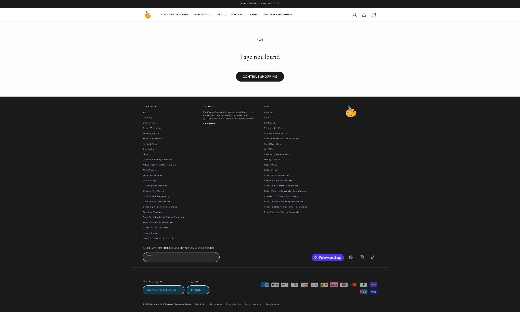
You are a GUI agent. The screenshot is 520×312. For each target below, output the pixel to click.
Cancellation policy (274, 304)
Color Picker (271, 169)
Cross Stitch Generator (156, 196)
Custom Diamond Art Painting (281, 138)
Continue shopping (260, 76)
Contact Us (149, 148)
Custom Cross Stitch (275, 133)
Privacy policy (216, 304)
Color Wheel (271, 164)
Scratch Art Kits (273, 128)
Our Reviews (150, 122)
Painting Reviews (152, 211)
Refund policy (201, 304)
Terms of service (233, 304)
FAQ (145, 112)
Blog (145, 154)
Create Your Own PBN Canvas (281, 196)
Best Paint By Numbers (277, 154)
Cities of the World (153, 190)
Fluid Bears (149, 169)
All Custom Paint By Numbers (159, 164)
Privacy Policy (151, 133)
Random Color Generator (279, 180)
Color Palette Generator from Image (285, 190)
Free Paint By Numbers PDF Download (285, 206)
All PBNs (269, 148)
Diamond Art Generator (156, 201)
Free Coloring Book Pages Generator (164, 217)
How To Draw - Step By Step (158, 238)
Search (268, 112)
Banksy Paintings (152, 175)
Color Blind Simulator (276, 175)
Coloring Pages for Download (160, 206)
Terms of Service (152, 138)
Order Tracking (152, 128)
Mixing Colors (151, 232)
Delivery (147, 117)
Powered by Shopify (182, 304)
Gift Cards (270, 122)
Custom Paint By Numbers (157, 159)
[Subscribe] (214, 256)
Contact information (253, 304)
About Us (269, 117)
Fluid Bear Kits (272, 143)
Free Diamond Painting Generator (283, 201)
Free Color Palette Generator (281, 185)
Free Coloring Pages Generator (282, 211)
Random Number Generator (159, 222)
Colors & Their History (156, 227)
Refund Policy (151, 143)
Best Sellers (149, 180)
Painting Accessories (155, 185)
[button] (203, 14)
